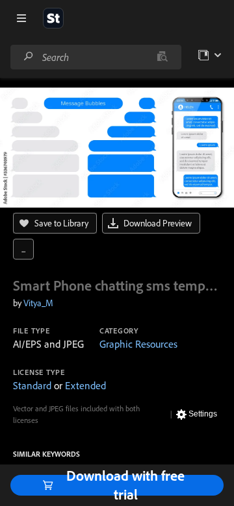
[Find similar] (162, 57)
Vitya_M (38, 303)
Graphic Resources (138, 343)
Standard (32, 385)
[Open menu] (21, 18)
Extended (85, 385)
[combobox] (95, 57)
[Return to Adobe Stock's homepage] (53, 18)
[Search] (28, 56)
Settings (202, 413)
